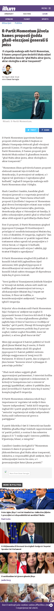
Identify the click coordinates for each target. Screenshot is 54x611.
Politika (18, 23)
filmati (27, 19)
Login (44, 14)
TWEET (33, 130)
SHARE (46, 130)
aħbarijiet (9, 14)
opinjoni (9, 19)
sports (45, 19)
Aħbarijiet (6, 23)
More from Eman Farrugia (19, 473)
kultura (27, 14)
